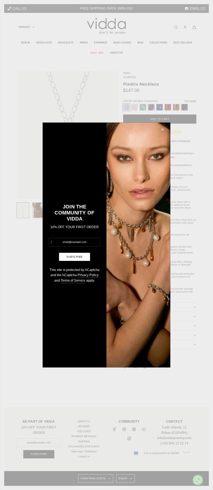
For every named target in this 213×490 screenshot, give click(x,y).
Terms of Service (73, 280)
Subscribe (74, 256)
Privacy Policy (88, 275)
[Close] (162, 129)
